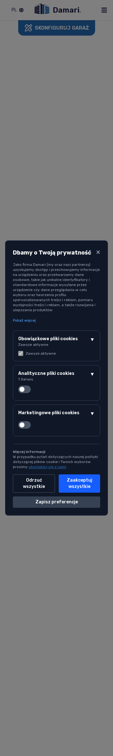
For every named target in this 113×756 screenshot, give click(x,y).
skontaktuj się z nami (47, 467)
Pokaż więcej (24, 320)
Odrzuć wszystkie (34, 483)
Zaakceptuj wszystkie (79, 483)
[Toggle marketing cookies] (24, 425)
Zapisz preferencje (56, 502)
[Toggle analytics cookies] (24, 389)
